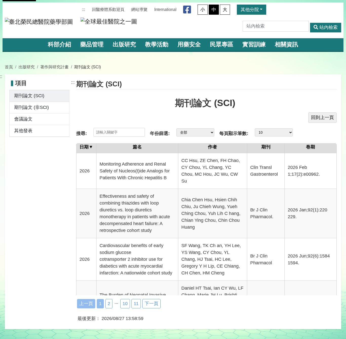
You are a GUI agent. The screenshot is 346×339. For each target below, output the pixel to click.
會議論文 (23, 119)
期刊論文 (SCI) (29, 95)
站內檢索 (328, 27)
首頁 (9, 67)
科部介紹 (59, 44)
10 (125, 303)
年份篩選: (160, 133)
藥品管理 (92, 44)
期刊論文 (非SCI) (31, 107)
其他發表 (23, 130)
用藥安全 (189, 44)
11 (136, 303)
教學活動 (156, 44)
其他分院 (250, 9)
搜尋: (81, 133)
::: (83, 9)
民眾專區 (221, 44)
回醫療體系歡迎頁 (108, 9)
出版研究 (124, 44)
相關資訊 (286, 44)
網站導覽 (139, 9)
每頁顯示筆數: (233, 133)
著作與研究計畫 (54, 67)
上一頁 (86, 303)
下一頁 (151, 303)
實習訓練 (254, 44)
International (165, 9)
